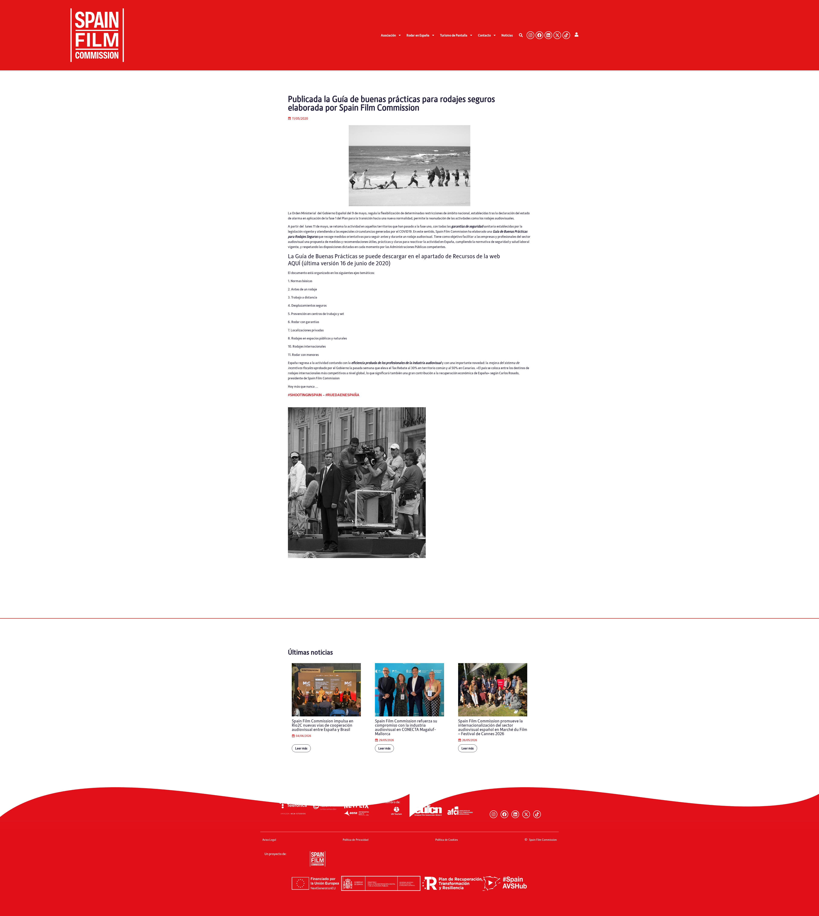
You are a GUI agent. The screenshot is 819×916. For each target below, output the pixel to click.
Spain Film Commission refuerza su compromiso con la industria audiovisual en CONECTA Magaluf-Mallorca (406, 727)
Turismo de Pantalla (453, 35)
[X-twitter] (557, 35)
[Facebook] (539, 35)
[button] (520, 35)
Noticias (507, 35)
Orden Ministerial (304, 213)
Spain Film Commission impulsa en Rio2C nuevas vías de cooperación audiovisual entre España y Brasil (322, 725)
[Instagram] (530, 35)
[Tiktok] (566, 35)
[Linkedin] (548, 35)
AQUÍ (294, 263)
